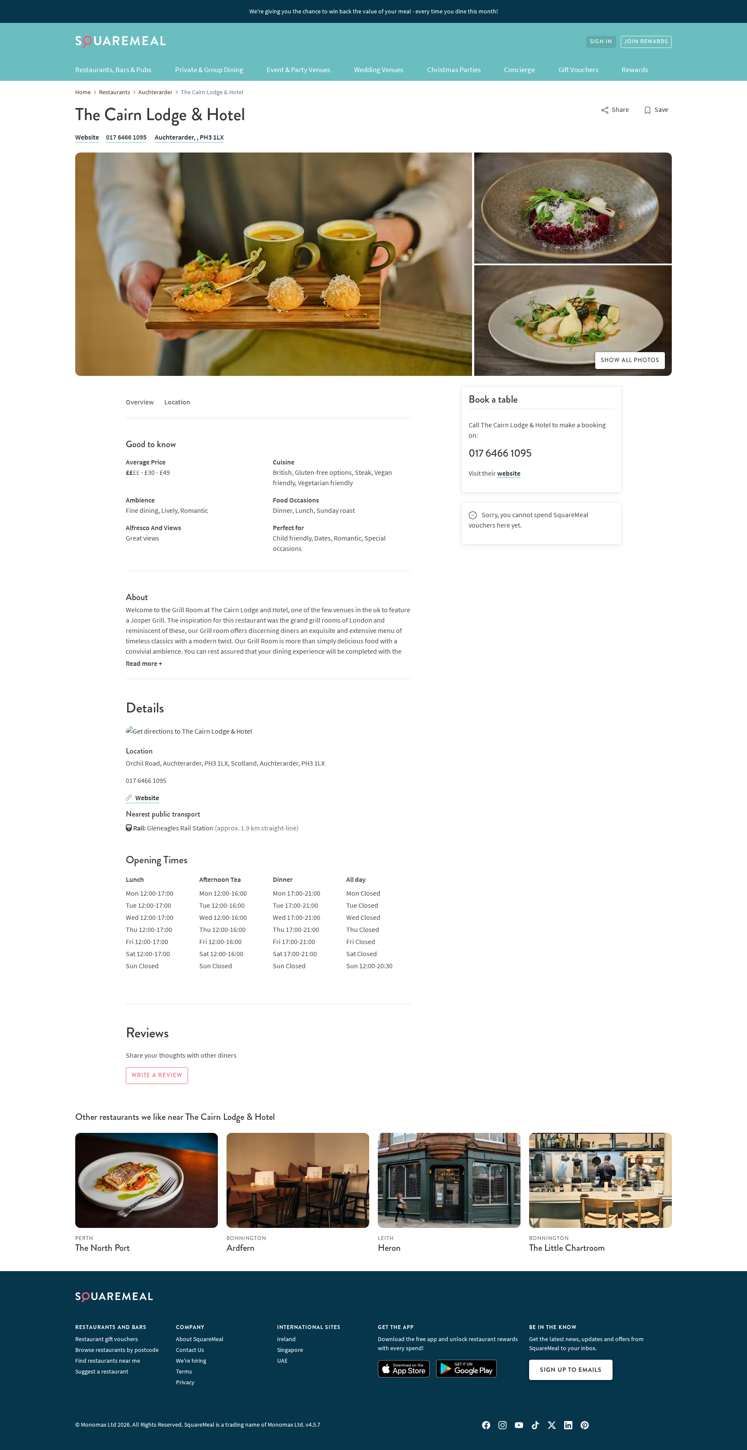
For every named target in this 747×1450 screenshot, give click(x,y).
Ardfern (241, 1247)
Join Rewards (646, 41)
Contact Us (190, 1350)
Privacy (185, 1382)
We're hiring (191, 1360)
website (508, 473)
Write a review (156, 1075)
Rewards (635, 69)
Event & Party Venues (298, 69)
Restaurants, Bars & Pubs (113, 69)
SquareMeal (120, 42)
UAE (282, 1360)
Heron (389, 1247)
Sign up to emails (571, 1369)
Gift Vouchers (578, 69)
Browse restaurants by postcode (117, 1350)
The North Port (102, 1247)
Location (177, 401)
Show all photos (630, 360)
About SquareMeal (199, 1339)
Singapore (290, 1350)
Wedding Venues (378, 69)
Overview (140, 401)
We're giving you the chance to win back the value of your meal (373, 11)
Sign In (601, 41)
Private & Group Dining (209, 69)
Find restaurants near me (107, 1360)
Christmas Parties (454, 69)
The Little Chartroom (567, 1247)
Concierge (519, 69)
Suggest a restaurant (101, 1371)
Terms (184, 1371)
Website (87, 137)
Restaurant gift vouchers (106, 1339)
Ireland (286, 1339)
